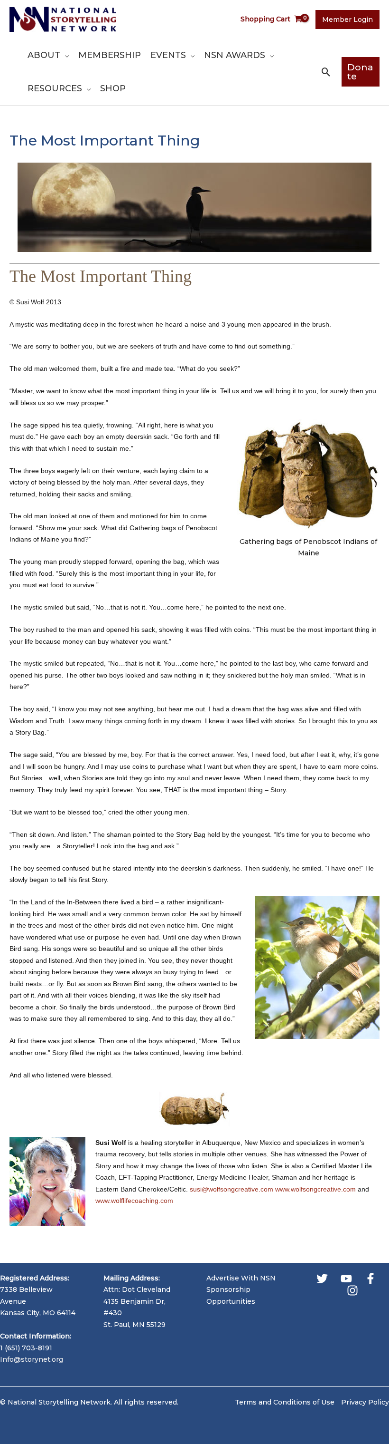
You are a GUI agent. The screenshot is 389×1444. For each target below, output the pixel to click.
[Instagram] (352, 1290)
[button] (64, 55)
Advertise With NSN (241, 1278)
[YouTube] (346, 1278)
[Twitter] (322, 1278)
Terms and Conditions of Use (284, 1402)
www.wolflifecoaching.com (134, 1200)
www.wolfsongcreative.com (315, 1189)
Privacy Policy (365, 1402)
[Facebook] (370, 1278)
